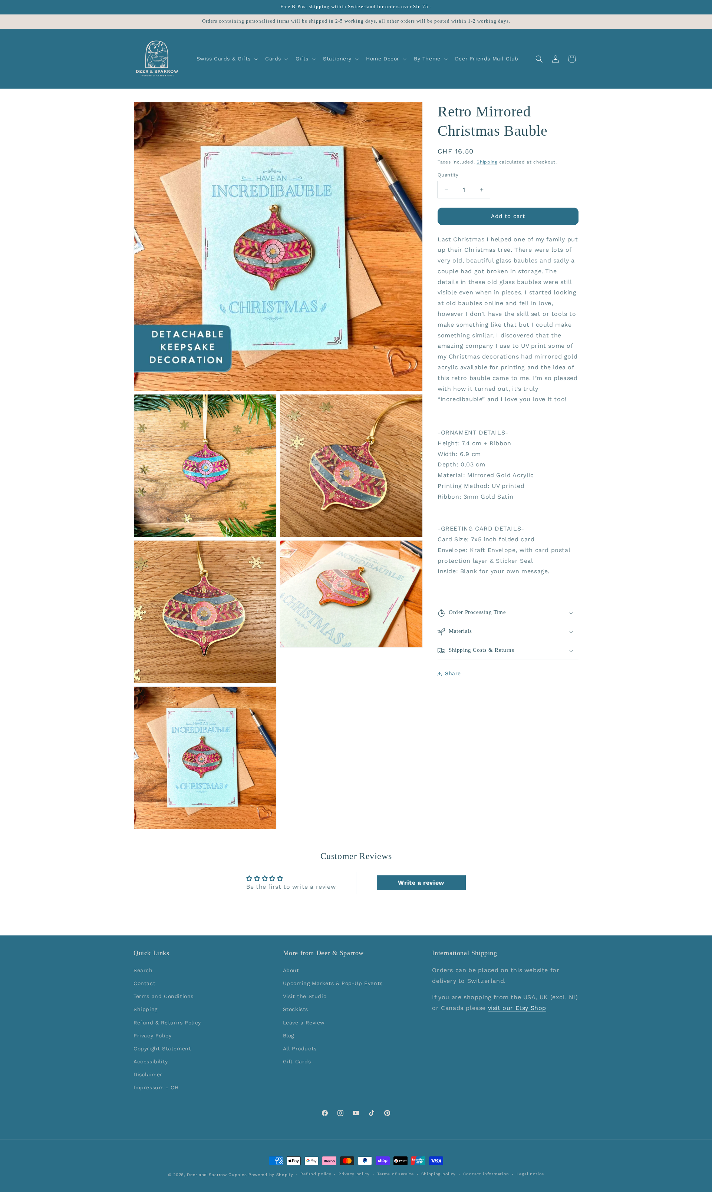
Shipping (487, 162)
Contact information (486, 1174)
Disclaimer (148, 1074)
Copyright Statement (162, 1048)
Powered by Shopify (270, 1174)
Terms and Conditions (164, 996)
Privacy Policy (152, 1035)
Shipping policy (438, 1174)
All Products (300, 1048)
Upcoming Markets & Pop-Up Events (333, 983)
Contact (144, 983)
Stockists (295, 1009)
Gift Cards (297, 1061)
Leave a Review (304, 1022)
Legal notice (530, 1174)
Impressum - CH (156, 1087)
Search (143, 970)
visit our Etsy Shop (517, 1007)
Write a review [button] (421, 882)
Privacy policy (354, 1174)
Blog (288, 1035)
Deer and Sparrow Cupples (217, 1174)
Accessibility (151, 1061)
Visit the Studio (305, 996)
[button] (226, 58)
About (291, 970)
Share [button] (453, 674)
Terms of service (395, 1174)
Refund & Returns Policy (167, 1022)
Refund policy (315, 1174)
